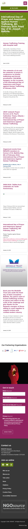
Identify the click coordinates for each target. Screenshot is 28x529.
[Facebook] (3, 465)
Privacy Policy (7, 488)
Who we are (6, 470)
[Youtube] (7, 465)
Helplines (5, 485)
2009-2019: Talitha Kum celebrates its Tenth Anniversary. (12, 186)
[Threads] (11, 465)
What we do (6, 474)
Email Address (10, 397)
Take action (6, 477)
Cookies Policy (7, 492)
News (4, 481)
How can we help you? (12, 404)
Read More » (6, 59)
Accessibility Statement (10, 495)
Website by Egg (23, 525)
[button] (25, 3)
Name (7, 390)
